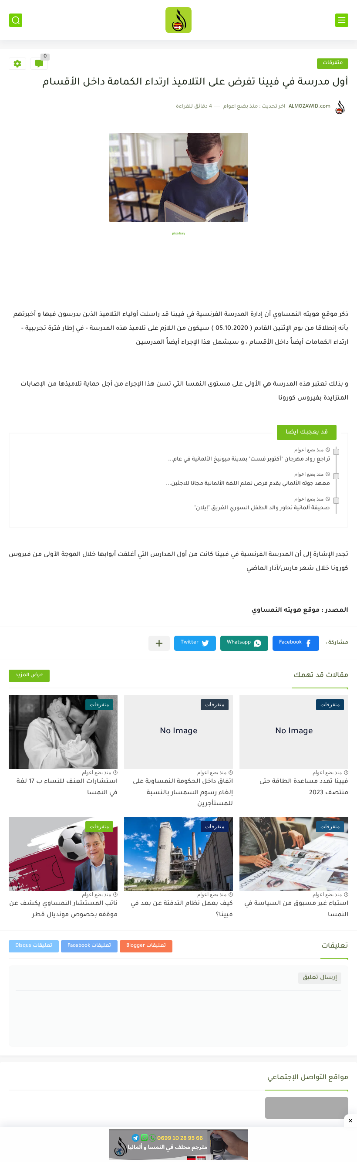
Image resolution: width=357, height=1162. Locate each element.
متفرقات (333, 63)
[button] (296, 643)
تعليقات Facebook (89, 946)
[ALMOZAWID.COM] (178, 20)
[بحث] (15, 20)
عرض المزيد (29, 675)
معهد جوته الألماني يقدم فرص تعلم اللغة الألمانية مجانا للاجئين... (248, 484)
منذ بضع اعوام (308, 450)
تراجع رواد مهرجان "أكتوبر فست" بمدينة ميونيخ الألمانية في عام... (249, 460)
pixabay (178, 234)
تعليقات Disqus (33, 946)
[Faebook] (306, 1108)
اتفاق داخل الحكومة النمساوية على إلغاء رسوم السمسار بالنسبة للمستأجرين (183, 793)
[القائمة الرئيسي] (341, 20)
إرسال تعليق (320, 978)
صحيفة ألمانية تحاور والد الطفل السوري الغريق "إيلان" (262, 508)
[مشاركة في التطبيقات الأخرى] (159, 643)
